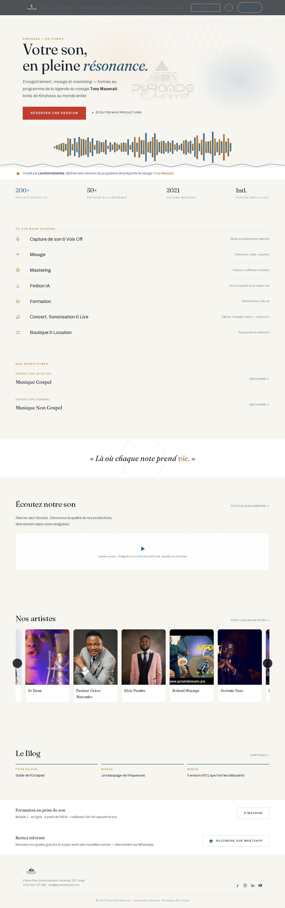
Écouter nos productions (119, 112)
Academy (145, 7)
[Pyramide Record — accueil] (32, 8)
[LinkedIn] (253, 885)
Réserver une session (54, 113)
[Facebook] (238, 885)
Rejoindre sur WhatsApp (239, 840)
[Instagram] (245, 885)
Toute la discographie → (249, 506)
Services (66, 7)
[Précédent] (17, 663)
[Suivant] (268, 663)
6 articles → (259, 755)
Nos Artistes (120, 7)
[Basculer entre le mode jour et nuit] (229, 7)
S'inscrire (253, 813)
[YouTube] (260, 885)
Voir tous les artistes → (250, 620)
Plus (177, 7)
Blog (162, 7)
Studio (47, 7)
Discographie (91, 7)
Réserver (250, 7)
